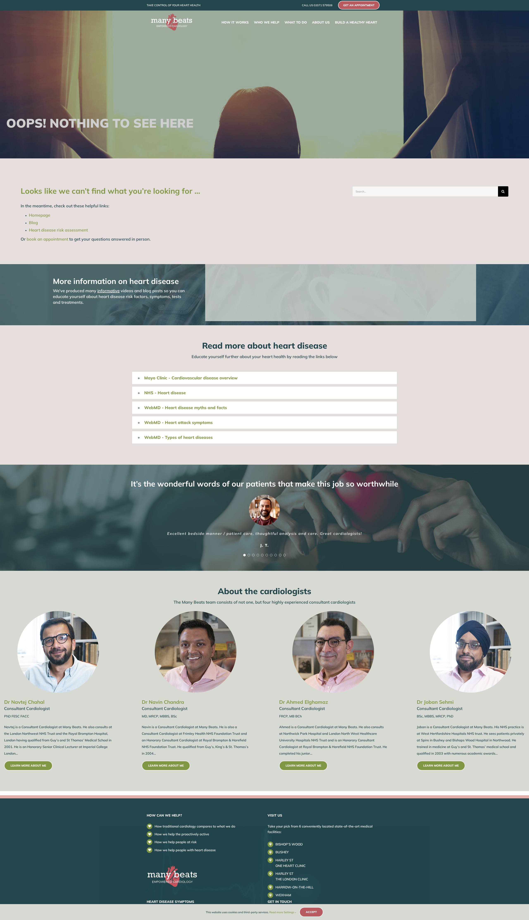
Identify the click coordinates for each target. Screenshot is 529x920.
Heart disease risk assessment (58, 230)
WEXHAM (283, 896)
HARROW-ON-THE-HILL (294, 888)
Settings (289, 912)
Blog (33, 222)
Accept (311, 912)
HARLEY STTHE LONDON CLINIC (291, 877)
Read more (276, 912)
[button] (264, 378)
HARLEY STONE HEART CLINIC (290, 863)
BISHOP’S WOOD (289, 845)
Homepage (39, 215)
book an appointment (47, 239)
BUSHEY (282, 853)
